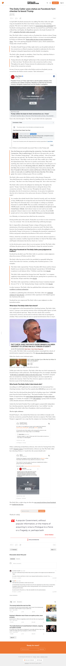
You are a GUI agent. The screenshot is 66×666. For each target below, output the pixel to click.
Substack (27, 663)
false (18, 57)
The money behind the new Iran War (20, 605)
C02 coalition (37, 399)
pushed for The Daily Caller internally (24, 32)
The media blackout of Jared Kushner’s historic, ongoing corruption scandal (26, 626)
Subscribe (55, 2)
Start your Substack (29, 660)
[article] (33, 608)
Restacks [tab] (18, 558)
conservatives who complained (44, 26)
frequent (16, 449)
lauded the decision (17, 505)
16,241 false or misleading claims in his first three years (26, 375)
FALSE (48, 271)
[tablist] (15, 559)
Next (52, 549)
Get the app (39, 660)
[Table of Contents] (1, 333)
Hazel (13, 581)
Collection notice (44, 656)
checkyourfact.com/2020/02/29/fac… (32, 466)
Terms (38, 656)
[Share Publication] (50, 3)
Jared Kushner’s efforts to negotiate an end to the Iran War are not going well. (27, 619)
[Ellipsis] (56, 571)
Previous (14, 549)
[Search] (47, 3)
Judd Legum (12, 14)
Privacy (34, 656)
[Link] (8, 250)
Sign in (62, 2)
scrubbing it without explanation (19, 289)
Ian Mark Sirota (15, 570)
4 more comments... (14, 595)
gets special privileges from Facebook (45, 502)
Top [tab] (11, 601)
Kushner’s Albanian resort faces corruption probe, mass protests (26, 616)
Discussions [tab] (19, 601)
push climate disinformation (34, 396)
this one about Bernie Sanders (44, 353)
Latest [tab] (14, 601)
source (21, 449)
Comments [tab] (12, 558)
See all (12, 637)
